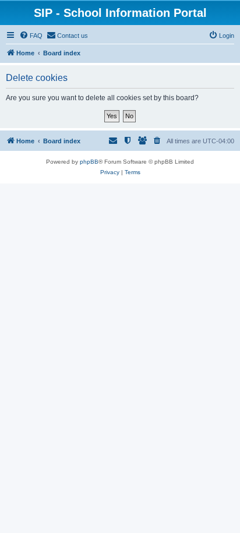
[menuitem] (31, 36)
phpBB (89, 161)
